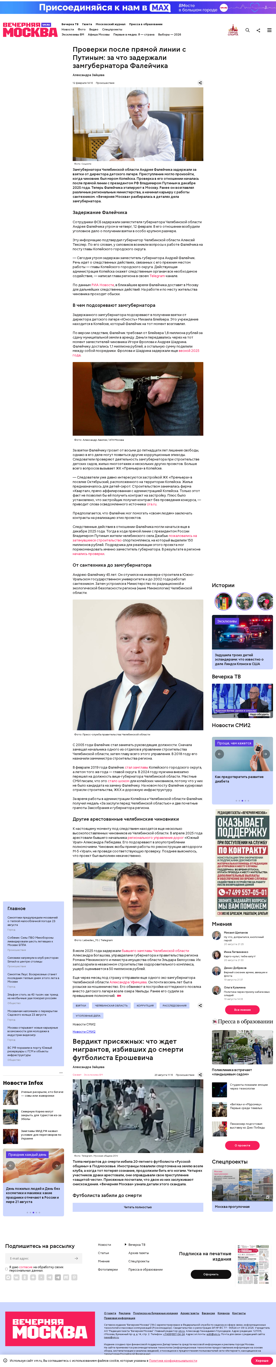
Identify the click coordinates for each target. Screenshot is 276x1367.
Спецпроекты (112, 29)
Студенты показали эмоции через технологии (249, 1086)
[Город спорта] (233, 30)
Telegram (157, 276)
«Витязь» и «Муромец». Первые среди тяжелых (246, 1106)
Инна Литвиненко (236, 951)
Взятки (81, 1005)
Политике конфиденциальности (173, 1361)
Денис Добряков (235, 967)
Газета (87, 24)
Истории (223, 585)
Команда (224, 1313)
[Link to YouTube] (41, 1277)
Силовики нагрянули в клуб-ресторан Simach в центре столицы (33, 960)
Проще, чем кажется (234, 743)
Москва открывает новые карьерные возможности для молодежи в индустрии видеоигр (33, 1031)
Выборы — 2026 (169, 34)
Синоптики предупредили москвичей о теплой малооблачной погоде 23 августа (33, 921)
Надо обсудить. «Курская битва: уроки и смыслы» (242, 701)
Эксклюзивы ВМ (73, 34)
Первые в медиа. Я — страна (134, 34)
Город (11, 929)
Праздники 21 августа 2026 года (33, 1165)
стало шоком (118, 781)
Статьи (103, 1253)
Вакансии (208, 1313)
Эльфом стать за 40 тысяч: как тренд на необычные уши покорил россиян (33, 996)
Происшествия (17, 950)
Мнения (222, 923)
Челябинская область (111, 1005)
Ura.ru (151, 504)
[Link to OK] (25, 1277)
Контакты (239, 1313)
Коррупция (145, 1005)
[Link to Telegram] (50, 1277)
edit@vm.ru (213, 1334)
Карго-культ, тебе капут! (240, 956)
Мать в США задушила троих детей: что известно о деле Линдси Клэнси (242, 632)
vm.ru (181, 1331)
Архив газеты (138, 1253)
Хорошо (262, 1361)
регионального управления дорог (156, 837)
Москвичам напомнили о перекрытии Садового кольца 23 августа (32, 1013)
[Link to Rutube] (66, 1277)
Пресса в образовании (145, 24)
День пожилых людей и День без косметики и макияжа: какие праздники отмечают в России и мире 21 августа (33, 1195)
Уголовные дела (88, 1015)
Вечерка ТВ (70, 24)
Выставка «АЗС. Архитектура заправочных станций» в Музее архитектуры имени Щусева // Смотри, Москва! (223, 601)
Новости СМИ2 (84, 1032)
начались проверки (88, 553)
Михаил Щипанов (236, 932)
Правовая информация (119, 1318)
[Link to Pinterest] (74, 1277)
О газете (110, 1313)
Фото (82, 29)
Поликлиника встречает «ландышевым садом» (232, 1072)
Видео (93, 29)
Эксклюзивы (227, 621)
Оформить (211, 1274)
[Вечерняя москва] (50, 1329)
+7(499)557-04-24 (174, 1334)
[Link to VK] (17, 1277)
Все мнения (242, 1010)
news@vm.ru (111, 1337)
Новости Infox (23, 1082)
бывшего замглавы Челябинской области (155, 950)
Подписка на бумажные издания (155, 1313)
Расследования (174, 1005)
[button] (10, 1165)
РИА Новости (102, 285)
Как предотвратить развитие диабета (242, 754)
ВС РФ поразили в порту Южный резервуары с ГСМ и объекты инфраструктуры (30, 1051)
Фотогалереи (108, 1269)
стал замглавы (136, 767)
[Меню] (269, 30)
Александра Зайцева (88, 75)
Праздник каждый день (27, 1155)
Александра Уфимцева (128, 982)
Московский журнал (110, 24)
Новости (68, 29)
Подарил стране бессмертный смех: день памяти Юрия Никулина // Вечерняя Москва (244, 601)
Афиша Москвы (99, 34)
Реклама (124, 1313)
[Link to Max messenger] (8, 1277)
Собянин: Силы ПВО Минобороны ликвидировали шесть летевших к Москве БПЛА (31, 941)
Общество (14, 1003)
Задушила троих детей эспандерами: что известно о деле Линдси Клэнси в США (239, 659)
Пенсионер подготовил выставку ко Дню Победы (247, 1126)
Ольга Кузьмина (235, 987)
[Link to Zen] (33, 1277)
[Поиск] (247, 30)
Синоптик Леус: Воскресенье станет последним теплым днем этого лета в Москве (33, 978)
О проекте (242, 1145)
